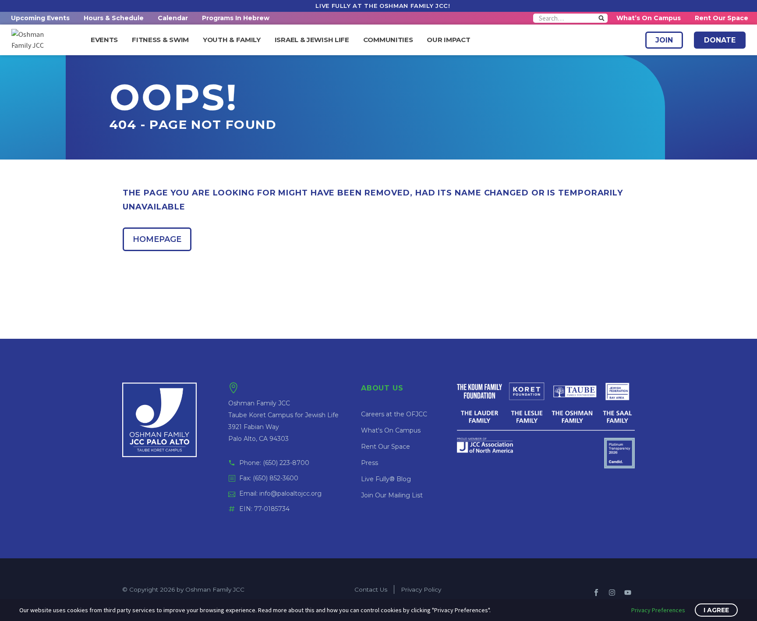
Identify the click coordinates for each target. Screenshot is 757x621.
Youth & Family (232, 40)
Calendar (173, 18)
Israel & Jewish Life (312, 40)
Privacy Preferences (658, 610)
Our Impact (448, 40)
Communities (388, 40)
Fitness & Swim (160, 40)
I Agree (716, 610)
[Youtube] (627, 592)
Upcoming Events (40, 18)
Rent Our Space (721, 18)
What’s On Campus (648, 18)
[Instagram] (612, 592)
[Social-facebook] (596, 592)
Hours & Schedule (114, 18)
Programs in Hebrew (235, 18)
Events (104, 40)
